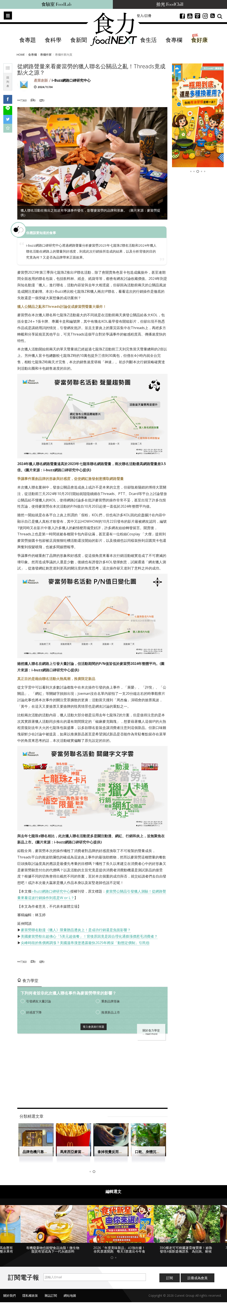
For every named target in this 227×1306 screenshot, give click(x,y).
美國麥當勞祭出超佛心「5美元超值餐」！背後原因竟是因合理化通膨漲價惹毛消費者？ (89, 936)
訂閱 (169, 1278)
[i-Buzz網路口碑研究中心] (24, 84)
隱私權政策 (30, 1295)
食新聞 (78, 40)
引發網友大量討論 (38, 1001)
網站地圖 (70, 1295)
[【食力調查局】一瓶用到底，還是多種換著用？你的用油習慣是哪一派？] (198, 115)
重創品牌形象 (110, 1001)
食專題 (27, 40)
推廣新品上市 (110, 1012)
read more (151, 1033)
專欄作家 (46, 55)
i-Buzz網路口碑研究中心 (71, 80)
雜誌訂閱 (51, 1295)
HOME (21, 55)
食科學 (53, 40)
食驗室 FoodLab (56, 4)
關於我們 (9, 1295)
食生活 (148, 40)
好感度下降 (34, 1012)
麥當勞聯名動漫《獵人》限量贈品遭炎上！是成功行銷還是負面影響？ (76, 929)
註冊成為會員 (197, 1278)
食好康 (199, 40)
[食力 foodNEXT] (113, 29)
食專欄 (174, 40)
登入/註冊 (144, 15)
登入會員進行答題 (93, 1027)
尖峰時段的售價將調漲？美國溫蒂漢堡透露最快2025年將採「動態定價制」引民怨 (85, 942)
